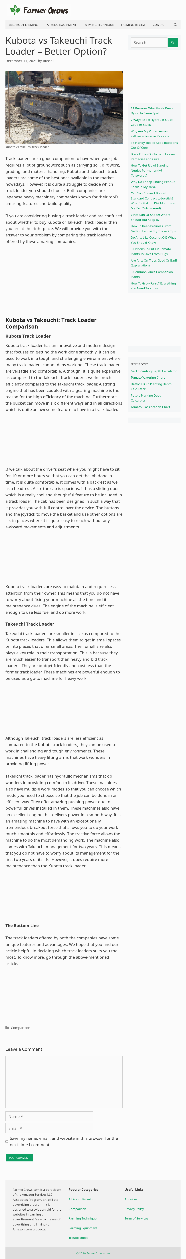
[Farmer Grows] (39, 9)
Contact (159, 25)
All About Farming (23, 25)
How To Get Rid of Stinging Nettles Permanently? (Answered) (150, 170)
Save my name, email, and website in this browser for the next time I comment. (64, 1141)
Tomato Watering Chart (148, 377)
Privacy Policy (134, 1209)
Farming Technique (99, 25)
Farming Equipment (60, 25)
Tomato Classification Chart (150, 407)
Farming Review (133, 25)
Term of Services (136, 1218)
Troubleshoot (78, 1238)
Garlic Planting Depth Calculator (154, 371)
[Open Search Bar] (175, 24)
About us (131, 1199)
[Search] (172, 42)
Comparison (20, 1027)
